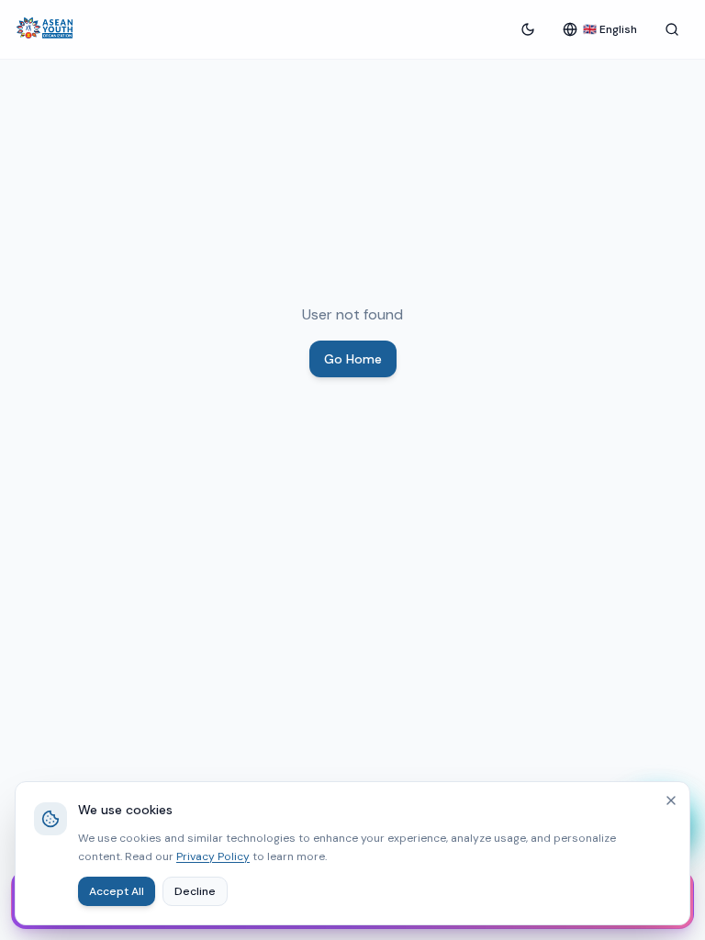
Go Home (353, 359)
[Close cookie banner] (671, 800)
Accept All (116, 891)
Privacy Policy (213, 856)
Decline (195, 891)
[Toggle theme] (527, 29)
